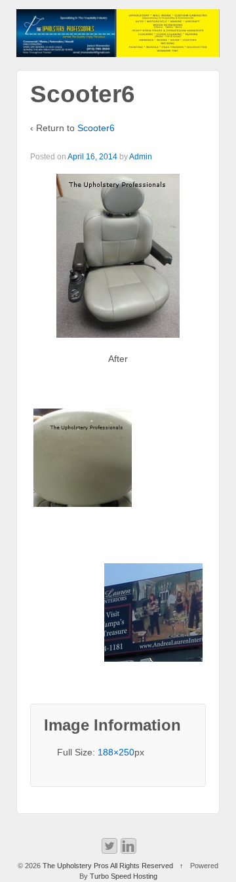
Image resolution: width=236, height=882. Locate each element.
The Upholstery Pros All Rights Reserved (108, 866)
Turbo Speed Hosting (123, 876)
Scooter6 (96, 128)
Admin (140, 156)
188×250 (116, 752)
